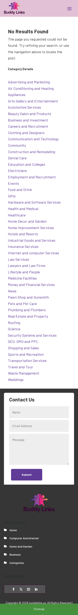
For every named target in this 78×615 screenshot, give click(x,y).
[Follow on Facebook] (13, 589)
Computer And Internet (24, 538)
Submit (27, 474)
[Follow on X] (21, 589)
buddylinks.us (37, 602)
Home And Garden (21, 546)
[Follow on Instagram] (28, 589)
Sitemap (39, 609)
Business (15, 554)
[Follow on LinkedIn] (36, 589)
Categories (17, 563)
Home (13, 530)
